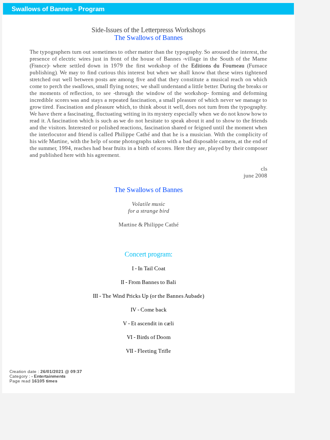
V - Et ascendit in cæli (148, 323)
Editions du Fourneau (217, 65)
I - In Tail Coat (148, 268)
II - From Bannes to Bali (148, 282)
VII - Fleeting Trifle (148, 351)
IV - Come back (149, 309)
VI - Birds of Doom (149, 337)
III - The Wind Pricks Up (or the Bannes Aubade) (148, 296)
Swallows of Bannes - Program (58, 8)
